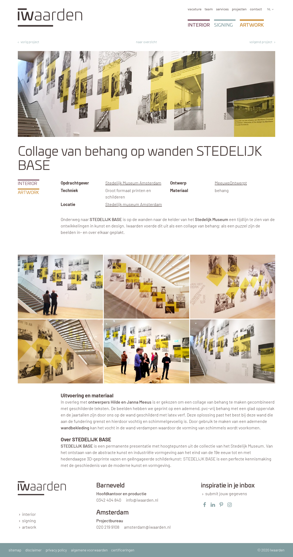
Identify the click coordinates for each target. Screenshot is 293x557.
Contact (256, 9)
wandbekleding (75, 427)
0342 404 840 (108, 500)
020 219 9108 (107, 527)
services (222, 9)
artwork (29, 527)
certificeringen (122, 550)
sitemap (15, 550)
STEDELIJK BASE (77, 445)
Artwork (252, 25)
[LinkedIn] (212, 504)
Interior (199, 25)
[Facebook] (204, 504)
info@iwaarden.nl (142, 500)
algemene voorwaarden (89, 550)
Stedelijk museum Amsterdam (133, 204)
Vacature (194, 9)
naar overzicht (146, 42)
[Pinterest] (221, 504)
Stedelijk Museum (211, 219)
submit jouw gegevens (226, 493)
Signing (223, 25)
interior (29, 514)
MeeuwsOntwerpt (231, 182)
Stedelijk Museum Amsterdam (133, 182)
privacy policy (56, 550)
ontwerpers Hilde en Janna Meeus (119, 401)
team (209, 9)
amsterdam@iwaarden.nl (147, 527)
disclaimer (33, 550)
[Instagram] (229, 504)
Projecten (239, 9)
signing (29, 520)
